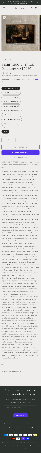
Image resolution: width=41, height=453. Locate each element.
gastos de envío (17, 75)
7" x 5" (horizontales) (11, 88)
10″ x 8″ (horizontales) (11, 93)
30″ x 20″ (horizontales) (12, 119)
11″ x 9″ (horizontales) (11, 97)
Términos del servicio (22, 445)
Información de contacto (21, 448)
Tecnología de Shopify (19, 442)
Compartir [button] (6, 364)
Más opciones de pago (20, 157)
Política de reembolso (33, 442)
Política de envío (34, 445)
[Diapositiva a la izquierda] (16, 55)
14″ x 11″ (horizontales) (11, 102)
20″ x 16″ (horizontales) (11, 110)
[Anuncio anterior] (3, 2)
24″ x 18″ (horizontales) (11, 115)
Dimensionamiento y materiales (12, 371)
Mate (5, 132)
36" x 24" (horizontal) (11, 124)
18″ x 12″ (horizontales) (11, 106)
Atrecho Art (10, 442)
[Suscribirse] (35, 408)
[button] (4, 8)
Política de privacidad (9, 445)
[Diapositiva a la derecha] (25, 55)
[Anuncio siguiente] (37, 2)
